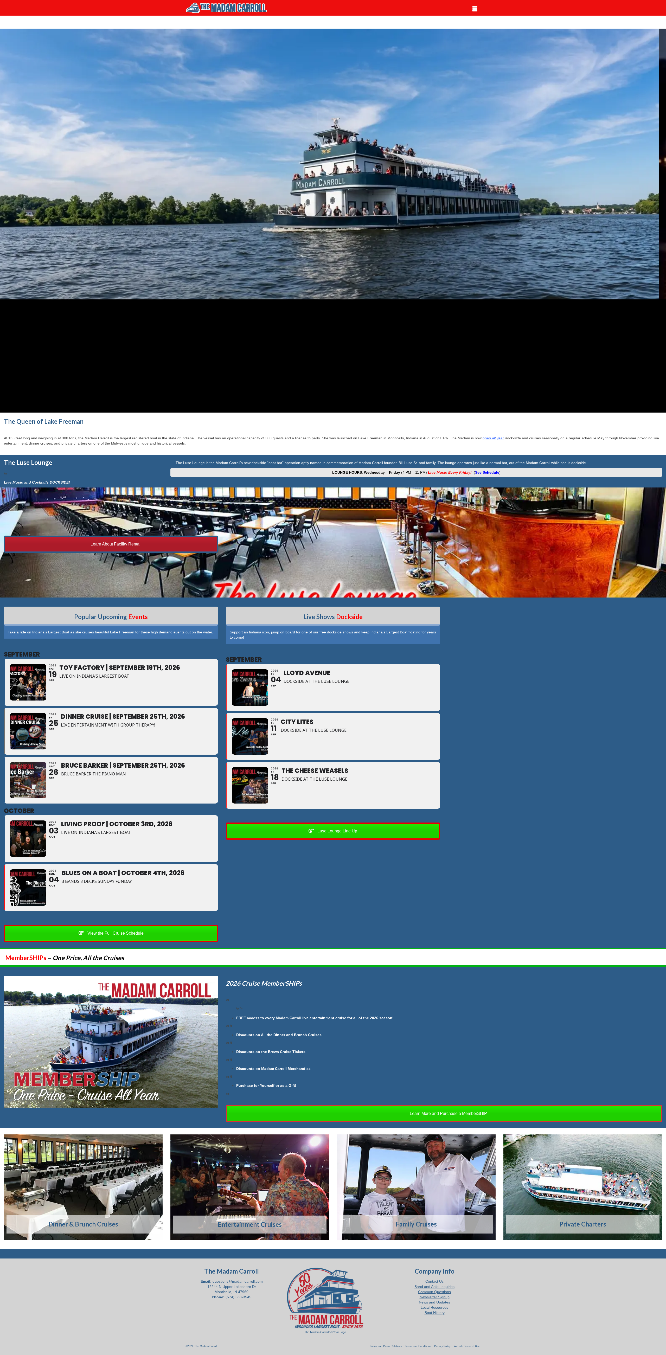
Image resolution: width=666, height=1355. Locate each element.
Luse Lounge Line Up (336, 831)
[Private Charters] (582, 1187)
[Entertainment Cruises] (249, 1187)
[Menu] (474, 9)
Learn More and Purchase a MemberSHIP (448, 1113)
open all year (493, 438)
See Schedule (487, 472)
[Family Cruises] (416, 1187)
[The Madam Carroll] (231, 8)
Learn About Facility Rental (114, 544)
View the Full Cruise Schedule (115, 933)
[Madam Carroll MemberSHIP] (111, 1042)
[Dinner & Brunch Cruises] (83, 1187)
